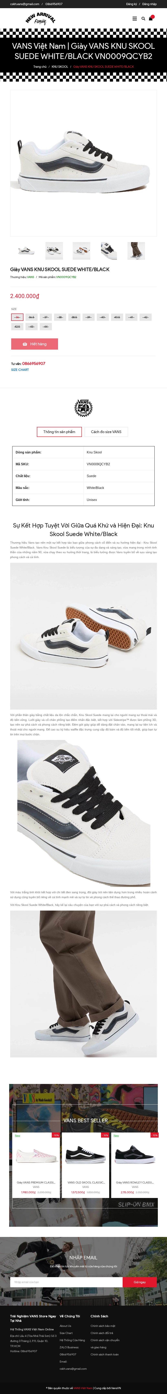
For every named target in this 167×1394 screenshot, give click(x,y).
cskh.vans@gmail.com (24, 4)
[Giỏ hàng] (152, 18)
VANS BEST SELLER (85, 1120)
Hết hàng (38, 343)
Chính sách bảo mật (103, 1326)
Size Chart (66, 1333)
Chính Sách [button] (99, 1316)
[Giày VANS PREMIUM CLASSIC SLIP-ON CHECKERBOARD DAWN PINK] (36, 1154)
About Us (65, 1326)
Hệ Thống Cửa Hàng (72, 1340)
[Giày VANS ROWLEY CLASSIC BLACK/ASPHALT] (135, 1154)
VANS (36, 1187)
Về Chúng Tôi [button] (70, 1316)
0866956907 (54, 4)
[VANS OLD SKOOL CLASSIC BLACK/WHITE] (85, 1154)
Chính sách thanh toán (105, 1354)
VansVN (116, 1388)
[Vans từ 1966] (83, 407)
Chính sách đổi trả (102, 1333)
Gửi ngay (140, 1282)
